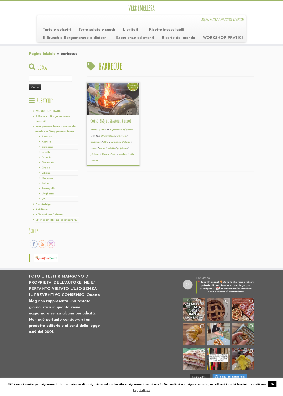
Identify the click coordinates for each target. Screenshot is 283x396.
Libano (46, 173)
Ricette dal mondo (178, 38)
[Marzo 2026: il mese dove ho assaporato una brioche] (243, 359)
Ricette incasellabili (166, 30)
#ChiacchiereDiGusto (49, 214)
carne (93, 148)
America (47, 136)
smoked (123, 154)
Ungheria (48, 194)
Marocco (47, 178)
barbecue (95, 142)
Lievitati (131, 30)
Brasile (46, 152)
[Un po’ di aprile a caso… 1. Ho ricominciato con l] (194, 359)
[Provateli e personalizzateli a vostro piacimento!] (243, 334)
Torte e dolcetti (57, 30)
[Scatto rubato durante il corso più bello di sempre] (218, 334)
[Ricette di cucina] (46, 257)
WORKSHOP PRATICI (223, 38)
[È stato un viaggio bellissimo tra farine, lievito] (243, 309)
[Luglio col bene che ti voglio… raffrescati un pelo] (218, 309)
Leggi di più (141, 390)
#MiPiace (42, 209)
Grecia (46, 168)
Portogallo (48, 188)
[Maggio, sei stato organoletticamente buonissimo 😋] (194, 334)
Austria (46, 142)
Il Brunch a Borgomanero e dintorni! (75, 38)
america (121, 136)
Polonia (46, 183)
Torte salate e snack (97, 30)
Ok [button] (272, 384)
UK (43, 199)
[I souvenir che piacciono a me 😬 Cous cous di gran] (194, 309)
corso (102, 148)
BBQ (106, 142)
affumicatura (107, 136)
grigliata (122, 148)
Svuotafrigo (43, 204)
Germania (48, 162)
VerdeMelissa (141, 7)
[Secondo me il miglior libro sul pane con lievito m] (218, 359)
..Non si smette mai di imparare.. (56, 220)
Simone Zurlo (109, 154)
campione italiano (121, 142)
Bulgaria (47, 147)
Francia (47, 157)
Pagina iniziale (42, 54)
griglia (111, 148)
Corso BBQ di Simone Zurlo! (110, 121)
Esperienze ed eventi (135, 38)
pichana (95, 154)
